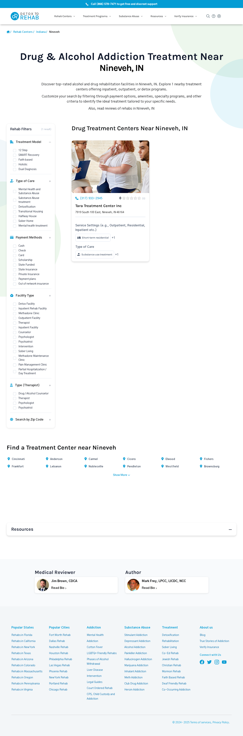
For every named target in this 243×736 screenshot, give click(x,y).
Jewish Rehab (170, 659)
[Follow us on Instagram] (217, 662)
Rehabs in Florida (21, 635)
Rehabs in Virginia (22, 689)
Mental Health (95, 635)
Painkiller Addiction (135, 653)
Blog (202, 635)
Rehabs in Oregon (22, 677)
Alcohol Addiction (134, 647)
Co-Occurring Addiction (176, 689)
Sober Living (169, 647)
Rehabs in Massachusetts (26, 671)
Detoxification (170, 635)
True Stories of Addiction (214, 641)
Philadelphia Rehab (60, 659)
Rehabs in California (23, 641)
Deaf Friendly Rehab (174, 683)
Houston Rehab (58, 653)
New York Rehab (59, 677)
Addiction (94, 627)
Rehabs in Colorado (23, 665)
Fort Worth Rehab (60, 635)
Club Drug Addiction (136, 683)
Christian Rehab (171, 665)
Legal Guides (94, 682)
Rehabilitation (170, 641)
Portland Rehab (58, 683)
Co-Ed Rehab (170, 653)
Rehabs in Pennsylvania (25, 683)
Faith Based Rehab (173, 677)
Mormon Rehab (171, 671)
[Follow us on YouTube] (224, 662)
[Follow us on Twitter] (209, 662)
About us (206, 627)
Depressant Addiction (137, 641)
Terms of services (200, 722)
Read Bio (58, 587)
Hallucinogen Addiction (138, 659)
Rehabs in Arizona (22, 659)
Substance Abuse (137, 627)
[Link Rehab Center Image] (110, 166)
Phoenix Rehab (58, 671)
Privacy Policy (220, 722)
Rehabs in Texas (21, 653)
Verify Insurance (209, 647)
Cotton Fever (95, 647)
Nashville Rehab (58, 647)
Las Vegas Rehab (59, 665)
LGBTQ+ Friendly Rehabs (102, 653)
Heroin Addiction (134, 689)
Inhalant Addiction (135, 671)
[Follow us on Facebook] (202, 662)
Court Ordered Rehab (100, 688)
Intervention (94, 676)
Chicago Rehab (58, 689)
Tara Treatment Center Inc (98, 206)
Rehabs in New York (23, 647)
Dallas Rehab (57, 641)
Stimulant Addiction (136, 635)
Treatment (170, 627)
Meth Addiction (133, 677)
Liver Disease (95, 670)
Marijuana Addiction (136, 665)
